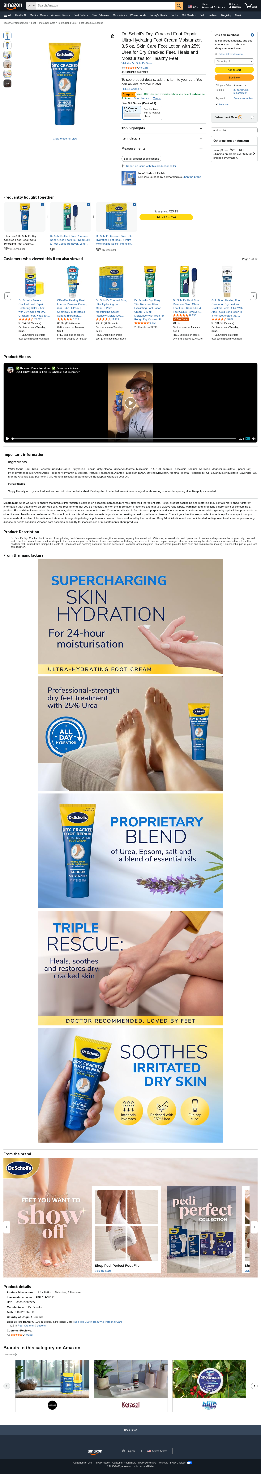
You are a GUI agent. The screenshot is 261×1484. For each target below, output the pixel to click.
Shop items (141, 98)
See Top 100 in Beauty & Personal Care (98, 1321)
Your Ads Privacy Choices (172, 1462)
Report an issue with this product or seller (151, 165)
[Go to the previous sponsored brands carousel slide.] (7, 1386)
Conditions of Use (82, 1462)
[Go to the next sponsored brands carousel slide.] (254, 1386)
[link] (70, 216)
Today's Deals (158, 15)
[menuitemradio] (248, 438)
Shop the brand (191, 176)
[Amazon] (13, 6)
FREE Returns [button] (131, 88)
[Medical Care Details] (47, 15)
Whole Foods (138, 15)
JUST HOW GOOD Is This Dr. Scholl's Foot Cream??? (48, 371)
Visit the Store (103, 1270)
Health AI (20, 15)
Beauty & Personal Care (15, 23)
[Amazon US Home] (95, 1452)
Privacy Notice (102, 1462)
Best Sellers (81, 15)
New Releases (100, 15)
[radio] (7, 35)
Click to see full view (65, 138)
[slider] (124, 438)
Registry (226, 15)
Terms (157, 98)
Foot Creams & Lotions (91, 23)
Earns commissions (67, 368)
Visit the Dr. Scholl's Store (137, 63)
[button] (7, 15)
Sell (201, 15)
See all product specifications (141, 158)
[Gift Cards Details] (196, 15)
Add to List (219, 130)
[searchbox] (105, 5)
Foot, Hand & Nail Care (43, 23)
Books (174, 15)
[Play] (7, 438)
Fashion (212, 15)
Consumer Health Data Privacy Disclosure (134, 1462)
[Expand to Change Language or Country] (197, 7)
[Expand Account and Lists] (224, 7)
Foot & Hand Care (67, 23)
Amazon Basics (60, 15)
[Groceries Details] (126, 15)
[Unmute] (254, 438)
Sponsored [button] (8, 1354)
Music (238, 15)
